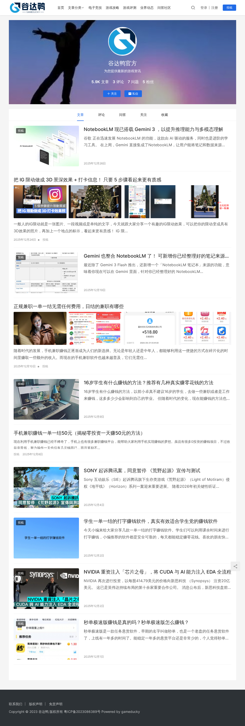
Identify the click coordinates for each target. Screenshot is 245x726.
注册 (214, 7)
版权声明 (35, 704)
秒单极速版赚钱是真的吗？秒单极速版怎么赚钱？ (136, 622)
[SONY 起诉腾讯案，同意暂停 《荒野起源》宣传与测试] (46, 487)
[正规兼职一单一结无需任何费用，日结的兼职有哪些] (122, 328)
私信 (135, 93)
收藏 (164, 115)
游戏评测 (129, 7)
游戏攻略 (112, 7)
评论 (101, 115)
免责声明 (55, 704)
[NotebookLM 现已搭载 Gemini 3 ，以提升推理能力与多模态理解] (46, 146)
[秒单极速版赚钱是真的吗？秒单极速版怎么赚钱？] (46, 639)
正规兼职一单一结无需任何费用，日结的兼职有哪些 (69, 306)
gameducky (130, 712)
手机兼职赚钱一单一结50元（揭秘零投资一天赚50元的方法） (79, 433)
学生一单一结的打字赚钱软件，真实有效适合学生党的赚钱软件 (151, 521)
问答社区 (164, 7)
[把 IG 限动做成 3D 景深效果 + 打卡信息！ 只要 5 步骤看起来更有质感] (122, 201)
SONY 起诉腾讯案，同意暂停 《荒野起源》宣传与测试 (142, 470)
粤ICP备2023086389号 (82, 712)
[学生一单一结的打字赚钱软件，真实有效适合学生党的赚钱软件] (46, 538)
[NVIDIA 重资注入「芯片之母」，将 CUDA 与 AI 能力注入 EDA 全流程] (46, 588)
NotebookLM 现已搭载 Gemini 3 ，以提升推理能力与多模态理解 (153, 129)
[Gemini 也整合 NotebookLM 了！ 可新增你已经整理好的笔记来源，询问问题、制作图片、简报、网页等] (46, 272)
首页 (60, 7)
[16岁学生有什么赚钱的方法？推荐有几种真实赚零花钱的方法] (46, 399)
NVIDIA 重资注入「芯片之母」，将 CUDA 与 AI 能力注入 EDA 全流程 (157, 572)
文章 (80, 115)
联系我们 (15, 704)
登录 (203, 7)
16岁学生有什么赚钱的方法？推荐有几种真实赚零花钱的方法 (148, 382)
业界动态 (147, 7)
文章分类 (74, 7)
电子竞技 (95, 7)
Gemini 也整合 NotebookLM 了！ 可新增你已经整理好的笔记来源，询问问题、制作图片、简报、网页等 (157, 256)
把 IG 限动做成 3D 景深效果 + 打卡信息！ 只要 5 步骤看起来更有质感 (87, 180)
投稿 (229, 7)
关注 (114, 93)
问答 (122, 115)
